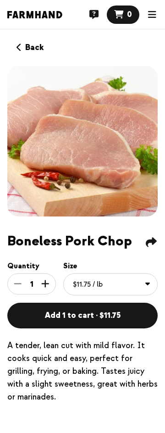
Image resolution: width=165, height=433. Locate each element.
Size (70, 266)
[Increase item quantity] (45, 283)
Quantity (23, 266)
